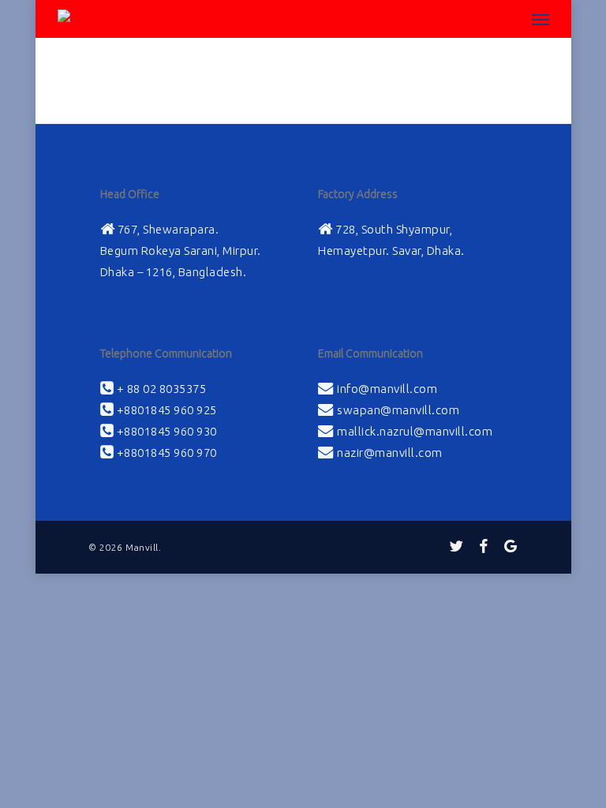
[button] (540, 19)
